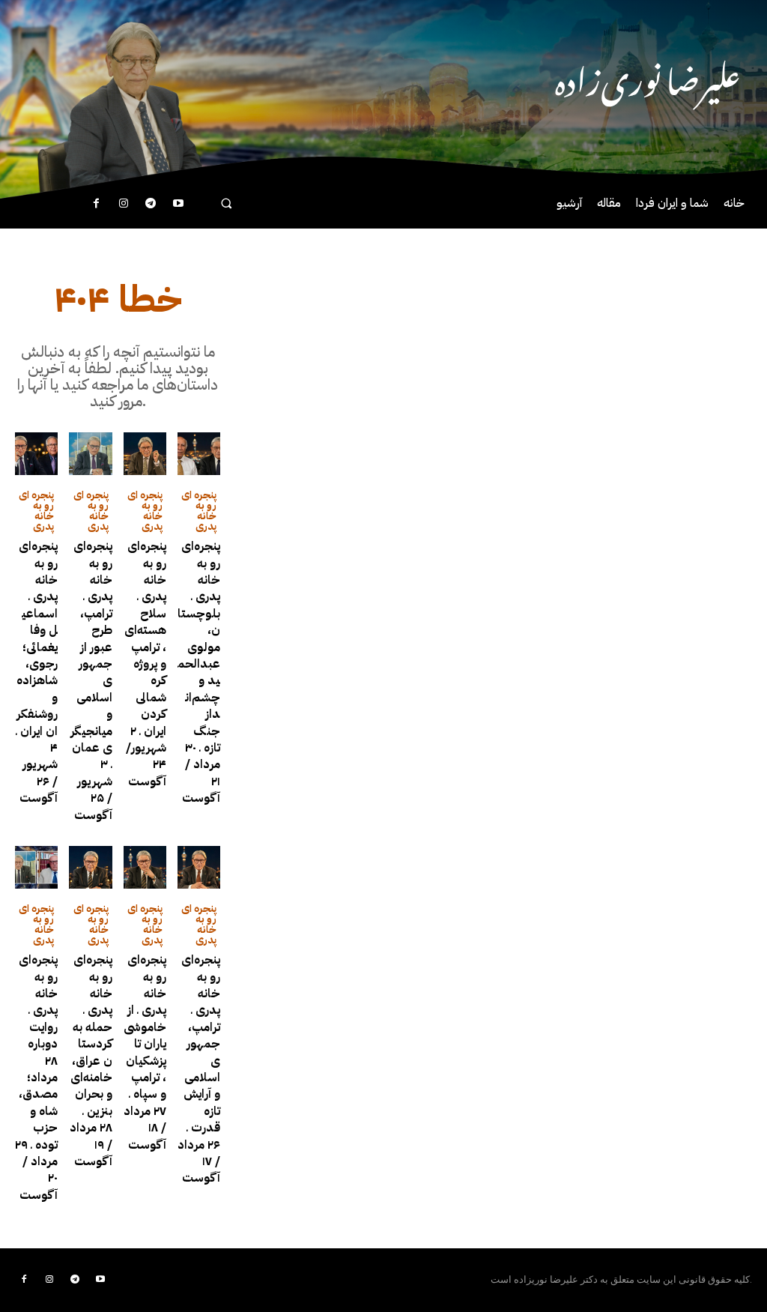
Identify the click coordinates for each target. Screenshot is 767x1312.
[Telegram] (150, 204)
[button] (226, 203)
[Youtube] (178, 204)
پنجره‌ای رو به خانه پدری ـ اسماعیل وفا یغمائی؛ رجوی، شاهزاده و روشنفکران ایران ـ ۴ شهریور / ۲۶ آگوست (37, 672)
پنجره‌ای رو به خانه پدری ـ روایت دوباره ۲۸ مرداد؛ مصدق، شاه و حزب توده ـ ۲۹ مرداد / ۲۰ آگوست (36, 1077)
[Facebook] (95, 204)
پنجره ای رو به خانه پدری (36, 511)
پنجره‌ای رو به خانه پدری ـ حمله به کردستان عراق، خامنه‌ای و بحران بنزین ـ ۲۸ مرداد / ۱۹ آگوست (91, 1060)
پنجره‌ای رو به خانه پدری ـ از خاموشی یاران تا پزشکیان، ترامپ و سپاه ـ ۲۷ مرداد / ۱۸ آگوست (145, 1052)
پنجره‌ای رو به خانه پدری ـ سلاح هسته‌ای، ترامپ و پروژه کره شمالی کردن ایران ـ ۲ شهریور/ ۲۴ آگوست (145, 663)
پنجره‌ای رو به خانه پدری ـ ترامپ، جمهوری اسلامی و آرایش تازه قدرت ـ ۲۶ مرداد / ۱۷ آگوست (199, 1069)
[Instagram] (123, 204)
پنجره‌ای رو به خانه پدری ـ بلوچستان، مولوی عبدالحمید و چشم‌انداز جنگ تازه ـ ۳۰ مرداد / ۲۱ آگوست (199, 672)
